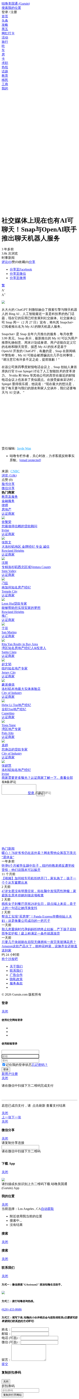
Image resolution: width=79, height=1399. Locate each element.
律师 (5, 505)
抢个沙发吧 (10, 959)
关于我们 (16, 966)
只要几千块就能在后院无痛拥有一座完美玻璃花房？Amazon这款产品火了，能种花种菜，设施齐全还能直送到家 (39, 946)
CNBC (15, 471)
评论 (5, 262)
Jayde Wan (24, 448)
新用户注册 (10, 1074)
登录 (31, 793)
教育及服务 (10, 496)
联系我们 (16, 970)
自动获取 (47, 1209)
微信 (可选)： (11, 1342)
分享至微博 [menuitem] (18, 278)
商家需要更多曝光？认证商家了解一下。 (31, 777)
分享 (32, 262)
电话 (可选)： (11, 1338)
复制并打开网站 (12, 1394)
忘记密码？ (40, 1064)
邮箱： (6, 1333)
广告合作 (16, 975)
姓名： (6, 1329)
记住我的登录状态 (19, 1064)
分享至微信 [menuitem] (18, 273)
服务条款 (16, 983)
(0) (7, 262)
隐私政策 (16, 979)
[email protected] (30, 460)
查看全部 (66, 777)
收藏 (22, 262)
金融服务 (8, 501)
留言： (6, 1359)
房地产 (6, 509)
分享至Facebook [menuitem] (21, 269)
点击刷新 (38, 1105)
